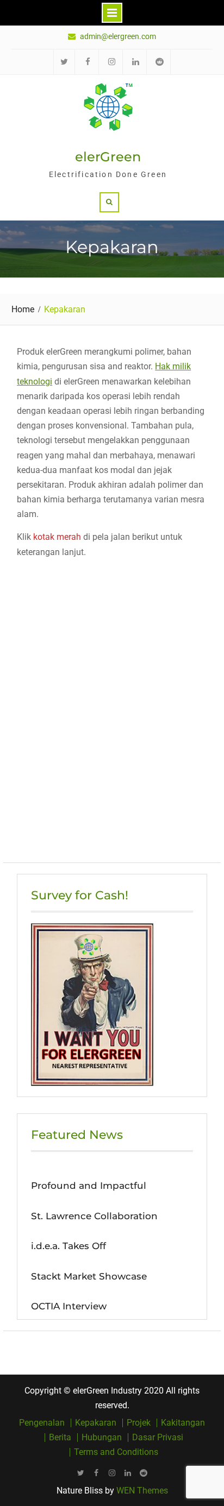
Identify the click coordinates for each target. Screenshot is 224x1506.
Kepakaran (95, 1423)
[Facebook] (96, 1472)
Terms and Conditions (116, 1452)
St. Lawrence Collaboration (94, 1216)
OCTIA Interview (69, 1306)
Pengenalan (42, 1423)
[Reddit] (144, 1472)
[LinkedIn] (128, 1472)
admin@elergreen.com (118, 37)
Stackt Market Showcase (89, 1276)
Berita (60, 1437)
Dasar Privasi (157, 1437)
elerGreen (108, 157)
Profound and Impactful (88, 1185)
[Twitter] (81, 1472)
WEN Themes (142, 1490)
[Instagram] (112, 1472)
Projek (139, 1423)
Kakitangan (183, 1423)
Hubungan (102, 1437)
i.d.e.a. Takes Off (68, 1245)
